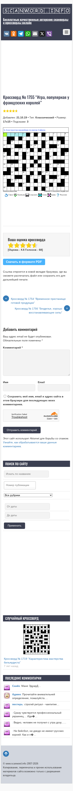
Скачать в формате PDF (24, 261)
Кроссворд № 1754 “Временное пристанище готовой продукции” (35, 300)
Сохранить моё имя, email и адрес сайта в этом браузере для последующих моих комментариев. (33, 400)
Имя (5, 382)
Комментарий (13, 347)
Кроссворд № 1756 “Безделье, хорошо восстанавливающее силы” (41, 310)
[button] (8, 195)
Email (41, 382)
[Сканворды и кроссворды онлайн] (36, 11)
